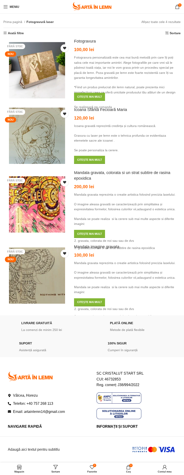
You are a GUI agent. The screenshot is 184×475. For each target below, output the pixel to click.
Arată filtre (16, 33)
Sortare (175, 33)
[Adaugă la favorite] (64, 48)
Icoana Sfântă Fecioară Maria (100, 109)
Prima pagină (13, 22)
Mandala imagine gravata (96, 246)
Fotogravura (85, 41)
